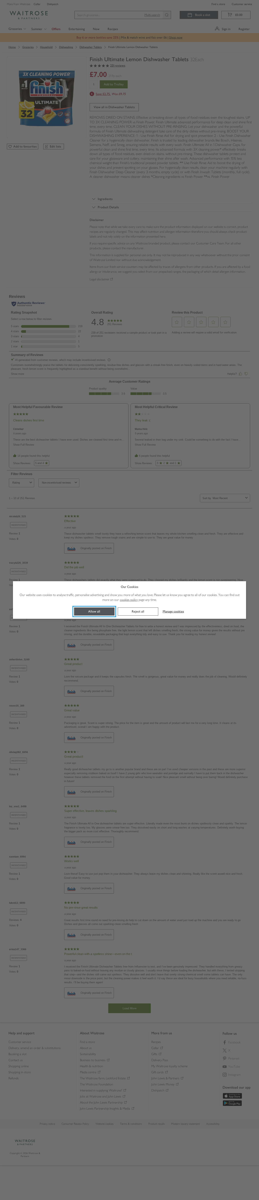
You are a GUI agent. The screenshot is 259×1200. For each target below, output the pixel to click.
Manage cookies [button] (173, 611)
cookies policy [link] (129, 600)
